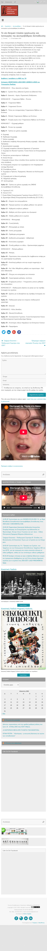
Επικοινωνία (8, 2)
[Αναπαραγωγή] (4, 508)
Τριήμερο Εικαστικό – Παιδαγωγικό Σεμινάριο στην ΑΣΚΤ (11, 343)
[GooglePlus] (38, 2)
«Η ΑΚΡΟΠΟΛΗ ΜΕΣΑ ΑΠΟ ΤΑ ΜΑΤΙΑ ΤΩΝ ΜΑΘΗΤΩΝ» (21, 730)
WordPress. (41, 922)
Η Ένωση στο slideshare (12, 743)
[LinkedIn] (44, 2)
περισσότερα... (23, 605)
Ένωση (5, 38)
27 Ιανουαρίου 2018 (16, 38)
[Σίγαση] (39, 508)
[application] (23, 498)
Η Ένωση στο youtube (12, 720)
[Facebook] (35, 2)
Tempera (34, 922)
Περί (2, 2)
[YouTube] (41, 2)
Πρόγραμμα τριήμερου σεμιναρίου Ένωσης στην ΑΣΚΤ (35, 342)
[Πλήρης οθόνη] (42, 508)
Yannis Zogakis (27, 913)
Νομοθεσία (8, 26)
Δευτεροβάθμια (17, 26)
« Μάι (3, 714)
